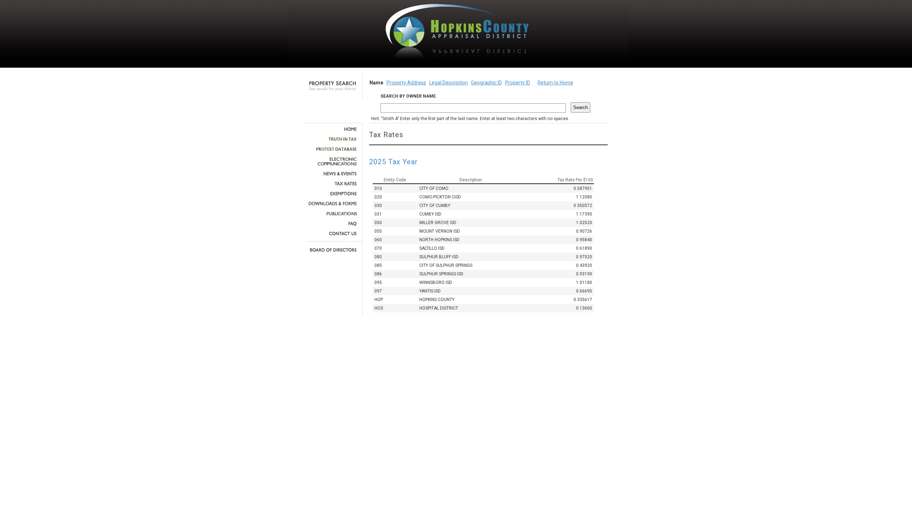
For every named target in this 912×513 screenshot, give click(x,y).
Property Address (406, 83)
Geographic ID (486, 83)
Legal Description (448, 83)
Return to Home (555, 83)
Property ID (517, 83)
